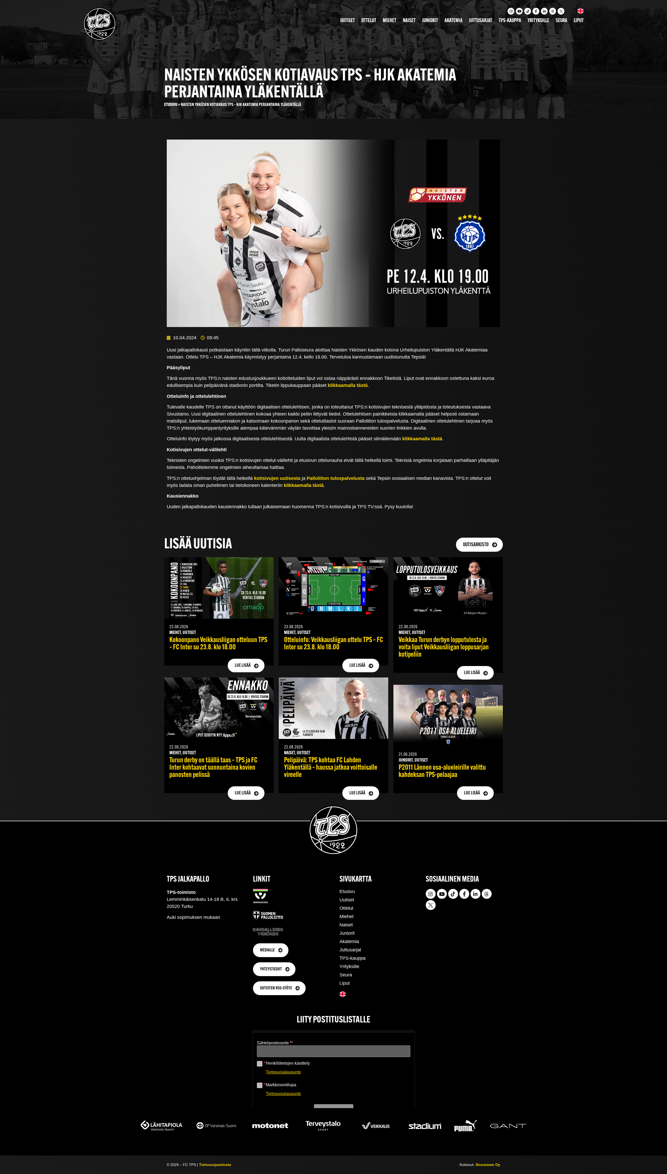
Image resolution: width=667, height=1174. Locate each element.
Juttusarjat (480, 20)
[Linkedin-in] (544, 11)
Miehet (389, 20)
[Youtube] (519, 11)
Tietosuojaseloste (215, 1165)
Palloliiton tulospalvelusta (336, 478)
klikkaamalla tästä (348, 385)
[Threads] (552, 11)
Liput (579, 20)
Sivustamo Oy (487, 1165)
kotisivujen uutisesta (277, 478)
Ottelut (368, 20)
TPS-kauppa (510, 20)
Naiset (409, 20)
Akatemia (453, 20)
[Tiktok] (527, 11)
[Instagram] (511, 11)
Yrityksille (538, 20)
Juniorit (430, 20)
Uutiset (347, 20)
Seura (561, 20)
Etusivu (170, 105)
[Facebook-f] (536, 11)
